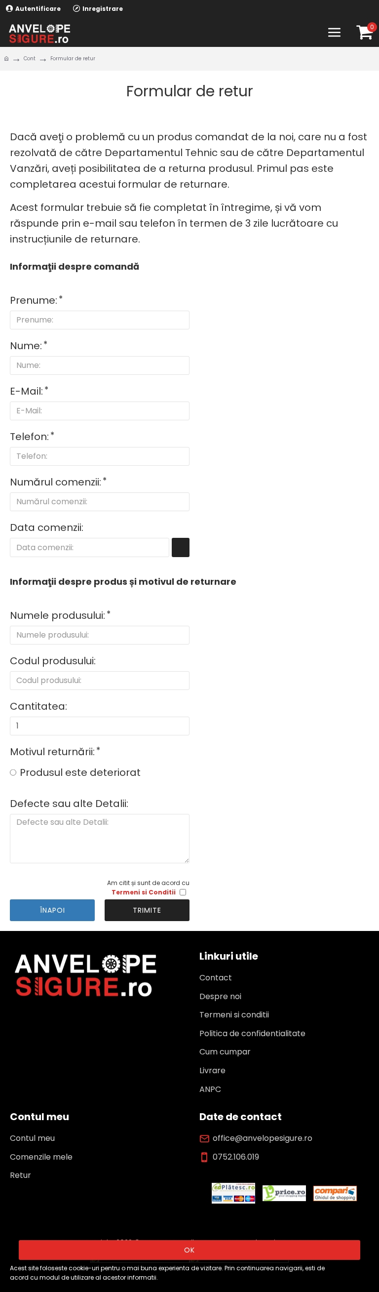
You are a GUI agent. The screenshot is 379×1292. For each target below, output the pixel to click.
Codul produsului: (53, 661)
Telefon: (29, 437)
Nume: (26, 346)
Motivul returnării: (52, 752)
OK (189, 1250)
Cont (30, 58)
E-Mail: (26, 391)
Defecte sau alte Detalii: (69, 803)
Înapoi (52, 910)
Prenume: (33, 300)
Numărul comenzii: (55, 482)
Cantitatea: (38, 706)
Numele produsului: (57, 615)
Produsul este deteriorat (80, 772)
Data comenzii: (46, 527)
